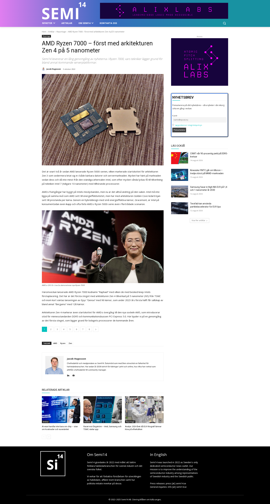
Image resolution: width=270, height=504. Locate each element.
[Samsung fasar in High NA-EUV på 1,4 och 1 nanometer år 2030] (179, 192)
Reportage (61, 31)
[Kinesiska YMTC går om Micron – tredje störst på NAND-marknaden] (179, 175)
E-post (174, 115)
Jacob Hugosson (53, 69)
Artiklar (51, 31)
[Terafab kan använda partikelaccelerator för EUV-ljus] (179, 208)
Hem (44, 31)
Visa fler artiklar (198, 220)
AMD (55, 343)
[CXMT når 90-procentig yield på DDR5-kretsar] (179, 158)
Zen (70, 343)
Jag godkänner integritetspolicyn (188, 125)
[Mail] (73, 375)
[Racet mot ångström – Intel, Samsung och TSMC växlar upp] (102, 409)
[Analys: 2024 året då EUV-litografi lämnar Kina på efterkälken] (144, 409)
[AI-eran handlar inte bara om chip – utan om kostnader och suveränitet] (61, 409)
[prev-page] (44, 437)
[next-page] (49, 437)
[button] (224, 23)
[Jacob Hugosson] (44, 69)
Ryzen (62, 343)
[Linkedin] (68, 375)
